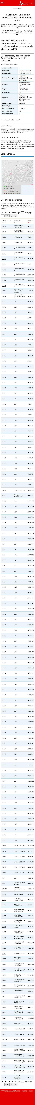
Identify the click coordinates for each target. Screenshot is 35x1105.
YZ (33, 26)
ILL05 (4, 258)
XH (2, 32)
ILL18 (4, 937)
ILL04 (4, 285)
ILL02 (4, 264)
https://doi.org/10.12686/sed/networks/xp (20, 146)
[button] (2, 3)
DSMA (4, 894)
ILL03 (4, 248)
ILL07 (4, 269)
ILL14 (4, 916)
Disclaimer (24, 1090)
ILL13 (4, 910)
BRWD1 (4, 889)
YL (12, 32)
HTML (15, 148)
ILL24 (4, 948)
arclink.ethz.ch (6, 131)
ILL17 (4, 932)
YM (16, 32)
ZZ (17, 28)
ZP (31, 32)
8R (33, 24)
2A (18, 30)
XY (27, 26)
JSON (19, 148)
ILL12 (4, 905)
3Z (21, 30)
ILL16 (4, 926)
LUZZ (4, 953)
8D (29, 24)
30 (20, 24)
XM (6, 32)
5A (26, 24)
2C (24, 30)
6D (28, 30)
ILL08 (4, 280)
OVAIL (4, 959)
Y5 (19, 32)
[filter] (4, 222)
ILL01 (4, 253)
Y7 (30, 26)
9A (6, 26)
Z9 (25, 32)
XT (9, 32)
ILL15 (4, 921)
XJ (24, 26)
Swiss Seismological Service (12, 1090)
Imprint (30, 1090)
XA (31, 30)
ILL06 (4, 275)
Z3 (22, 32)
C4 (15, 26)
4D (23, 24)
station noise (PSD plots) (10, 120)
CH (14, 24)
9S (12, 26)
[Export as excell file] (12, 215)
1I (17, 24)
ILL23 (4, 943)
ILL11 (4, 899)
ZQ (17, 34)
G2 (19, 26)
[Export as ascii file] (16, 215)
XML (22, 148)
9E (9, 26)
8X (3, 26)
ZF (28, 32)
